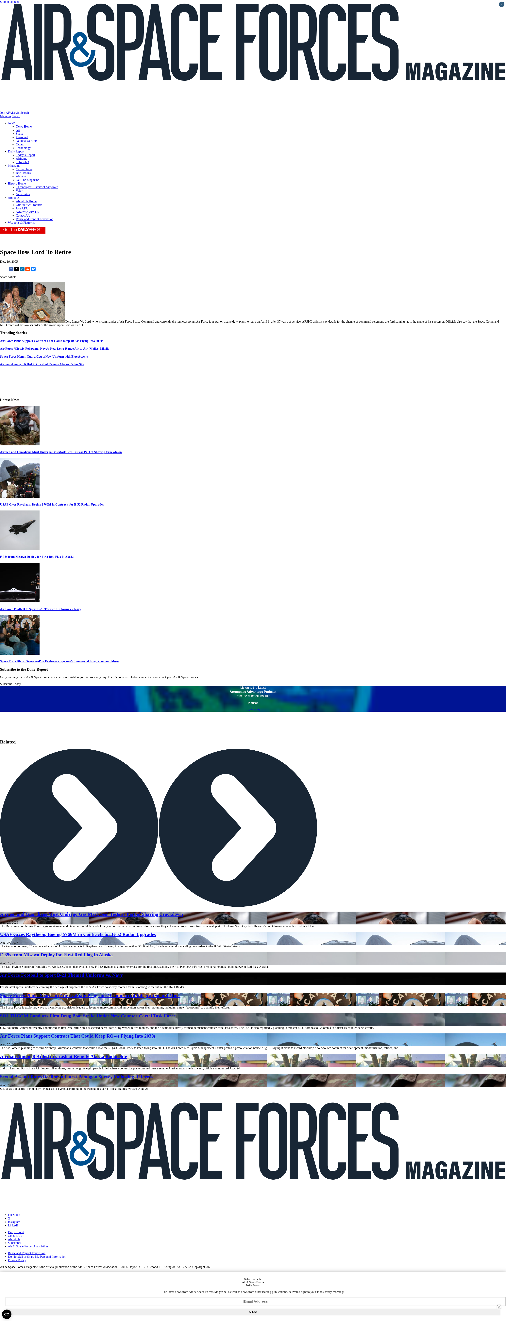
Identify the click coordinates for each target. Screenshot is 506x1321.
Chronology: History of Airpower (37, 187)
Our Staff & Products (29, 204)
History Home (17, 183)
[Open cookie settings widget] (6, 1314)
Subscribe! (22, 162)
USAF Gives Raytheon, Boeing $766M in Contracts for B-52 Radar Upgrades (52, 504)
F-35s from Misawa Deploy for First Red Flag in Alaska (37, 556)
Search (24, 112)
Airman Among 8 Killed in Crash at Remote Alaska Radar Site (63, 1056)
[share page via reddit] (27, 270)
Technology (23, 148)
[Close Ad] (499, 1307)
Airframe (21, 158)
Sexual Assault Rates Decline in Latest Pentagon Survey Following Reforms (76, 1076)
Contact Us (23, 215)
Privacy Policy (17, 1260)
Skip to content (9, 1)
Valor (19, 190)
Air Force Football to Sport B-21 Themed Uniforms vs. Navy (40, 609)
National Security (27, 140)
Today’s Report (25, 155)
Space (19, 133)
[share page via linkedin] (22, 270)
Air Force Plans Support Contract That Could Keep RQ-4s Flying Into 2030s (78, 1036)
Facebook (14, 1214)
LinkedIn (13, 1225)
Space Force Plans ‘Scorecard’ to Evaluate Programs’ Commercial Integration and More (59, 661)
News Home (24, 126)
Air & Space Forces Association (28, 1246)
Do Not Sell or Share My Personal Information (37, 1256)
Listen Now (253, 709)
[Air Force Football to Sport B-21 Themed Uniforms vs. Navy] (20, 601)
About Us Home (26, 201)
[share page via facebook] (11, 270)
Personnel (22, 137)
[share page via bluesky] (33, 270)
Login (16, 112)
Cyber (20, 144)
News (11, 123)
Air (18, 130)
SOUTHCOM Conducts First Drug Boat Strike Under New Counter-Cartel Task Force (88, 1015)
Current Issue (24, 169)
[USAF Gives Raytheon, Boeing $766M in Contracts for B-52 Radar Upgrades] (20, 496)
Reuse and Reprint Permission (34, 219)
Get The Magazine (27, 180)
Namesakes (23, 194)
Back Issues (23, 172)
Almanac (21, 176)
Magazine (14, 165)
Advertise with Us (27, 212)
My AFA (5, 116)
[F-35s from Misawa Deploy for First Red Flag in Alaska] (20, 549)
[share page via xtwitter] (16, 270)
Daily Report (16, 151)
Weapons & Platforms (21, 222)
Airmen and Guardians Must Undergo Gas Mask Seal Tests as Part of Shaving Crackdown (61, 452)
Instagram (14, 1221)
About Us (14, 197)
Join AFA (6, 112)
